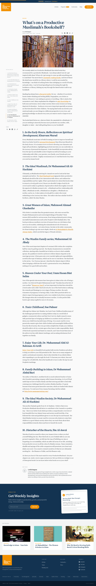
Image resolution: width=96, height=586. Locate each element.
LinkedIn (83, 562)
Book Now (54, 1)
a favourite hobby (45, 94)
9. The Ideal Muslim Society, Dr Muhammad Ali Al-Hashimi (13, 116)
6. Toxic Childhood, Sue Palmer (12, 100)
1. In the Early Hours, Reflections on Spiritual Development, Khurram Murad (13, 75)
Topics (43, 565)
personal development (47, 142)
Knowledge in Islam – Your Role (16, 545)
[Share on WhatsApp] (70, 33)
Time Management (25, 576)
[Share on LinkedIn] (67, 33)
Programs (65, 7)
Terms (29, 583)
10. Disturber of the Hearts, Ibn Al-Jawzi (12, 120)
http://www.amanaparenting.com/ (36, 391)
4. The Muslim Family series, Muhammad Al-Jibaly (12, 90)
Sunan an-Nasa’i (38, 285)
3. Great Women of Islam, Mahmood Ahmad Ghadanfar (13, 85)
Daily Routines (84, 576)
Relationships (76, 576)
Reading (24, 18)
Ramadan (41, 576)
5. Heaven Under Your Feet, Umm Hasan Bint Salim (12, 96)
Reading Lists (45, 568)
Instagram (83, 567)
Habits (47, 576)
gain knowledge (63, 101)
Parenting (63, 576)
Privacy (25, 583)
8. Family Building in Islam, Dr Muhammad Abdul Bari (12, 111)
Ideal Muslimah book (46, 176)
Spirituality (34, 576)
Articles (56, 7)
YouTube (83, 564)
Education (6, 543)
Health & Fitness (55, 576)
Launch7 (92, 583)
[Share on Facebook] (65, 33)
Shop (81, 7)
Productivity (16, 576)
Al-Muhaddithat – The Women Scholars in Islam (46, 546)
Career (69, 576)
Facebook (83, 569)
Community (74, 7)
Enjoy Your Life (27, 350)
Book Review (38, 543)
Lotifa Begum (27, 32)
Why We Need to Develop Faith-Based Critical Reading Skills (79, 546)
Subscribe (89, 7)
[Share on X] (62, 33)
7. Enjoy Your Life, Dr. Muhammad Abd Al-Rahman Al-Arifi (12, 105)
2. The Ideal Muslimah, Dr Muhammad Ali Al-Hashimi (13, 80)
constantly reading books (52, 78)
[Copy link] (72, 33)
